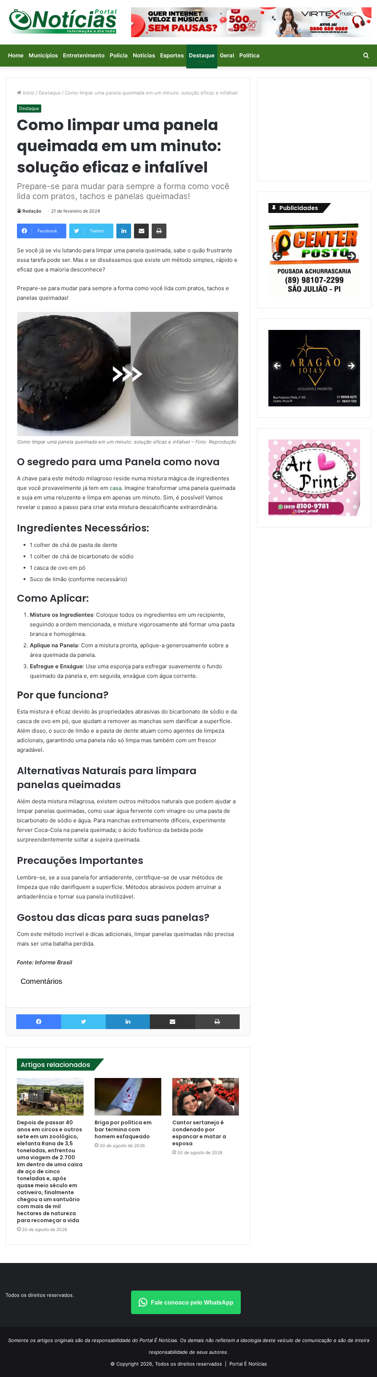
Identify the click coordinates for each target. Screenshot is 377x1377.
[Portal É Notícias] (63, 21)
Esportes (172, 55)
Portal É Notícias (248, 1364)
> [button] (350, 256)
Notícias (144, 55)
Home (16, 55)
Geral (227, 55)
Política (249, 55)
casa (115, 487)
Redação (31, 211)
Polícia (119, 55)
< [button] (277, 256)
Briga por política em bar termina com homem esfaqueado (123, 1129)
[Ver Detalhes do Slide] (314, 478)
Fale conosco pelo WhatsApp (192, 1302)
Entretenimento (84, 55)
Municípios (43, 55)
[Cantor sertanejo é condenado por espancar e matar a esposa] (205, 1097)
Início (28, 93)
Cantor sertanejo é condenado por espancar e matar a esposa (199, 1133)
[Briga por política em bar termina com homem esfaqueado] (128, 1097)
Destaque (202, 55)
